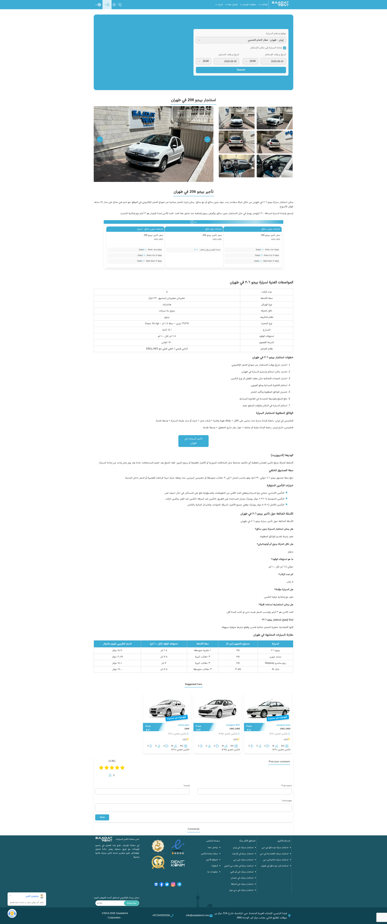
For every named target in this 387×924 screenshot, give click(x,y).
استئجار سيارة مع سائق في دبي (275, 847)
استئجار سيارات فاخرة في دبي (275, 859)
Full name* (286, 786)
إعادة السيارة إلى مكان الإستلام (266, 48)
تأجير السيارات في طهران (193, 441)
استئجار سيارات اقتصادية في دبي (274, 853)
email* (186, 786)
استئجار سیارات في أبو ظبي (241, 871)
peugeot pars (283, 725)
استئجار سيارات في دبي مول (241, 890)
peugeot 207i (233, 725)
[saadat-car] (217, 708)
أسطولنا (215, 865)
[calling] (120, 5)
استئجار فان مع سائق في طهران (274, 865)
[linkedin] (156, 885)
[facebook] (161, 885)
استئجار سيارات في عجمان (242, 878)
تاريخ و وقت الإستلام (275, 54)
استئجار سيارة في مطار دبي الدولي (238, 865)
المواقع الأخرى (212, 859)
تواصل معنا (213, 847)
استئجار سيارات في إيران (243, 847)
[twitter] (167, 885)
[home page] (280, 5)
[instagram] (173, 885)
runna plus (183, 725)
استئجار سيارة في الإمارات (242, 853)
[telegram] (179, 885)
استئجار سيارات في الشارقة (242, 884)
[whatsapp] (114, 4)
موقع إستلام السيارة (276, 33)
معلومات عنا (212, 871)
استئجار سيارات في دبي (243, 859)
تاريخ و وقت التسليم (229, 54)
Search (241, 70)
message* (287, 801)
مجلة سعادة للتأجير (209, 853)
